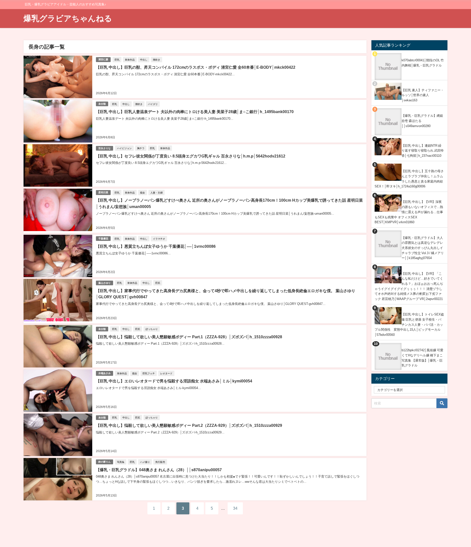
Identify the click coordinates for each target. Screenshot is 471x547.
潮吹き (156, 59)
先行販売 (160, 462)
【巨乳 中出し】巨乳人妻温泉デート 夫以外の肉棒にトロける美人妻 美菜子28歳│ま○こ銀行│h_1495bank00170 (195, 112)
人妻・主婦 (156, 192)
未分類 (102, 104)
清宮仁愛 (103, 59)
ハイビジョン (124, 148)
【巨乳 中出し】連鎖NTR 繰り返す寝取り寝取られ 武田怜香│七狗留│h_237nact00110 (423, 150)
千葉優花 (103, 238)
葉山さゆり (104, 283)
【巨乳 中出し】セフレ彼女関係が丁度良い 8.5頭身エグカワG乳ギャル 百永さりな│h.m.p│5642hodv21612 (190, 156)
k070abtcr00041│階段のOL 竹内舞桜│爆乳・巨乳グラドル (423, 63)
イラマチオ (159, 238)
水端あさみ (104, 373)
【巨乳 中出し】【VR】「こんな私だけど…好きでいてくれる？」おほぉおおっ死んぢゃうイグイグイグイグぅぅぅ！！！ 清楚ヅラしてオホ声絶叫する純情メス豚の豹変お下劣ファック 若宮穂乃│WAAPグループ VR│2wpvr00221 (409, 286)
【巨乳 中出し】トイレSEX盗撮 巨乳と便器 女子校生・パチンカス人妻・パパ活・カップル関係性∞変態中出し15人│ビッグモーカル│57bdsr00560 (409, 324)
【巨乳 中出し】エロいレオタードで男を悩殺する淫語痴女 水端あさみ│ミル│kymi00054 (174, 381)
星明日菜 (103, 192)
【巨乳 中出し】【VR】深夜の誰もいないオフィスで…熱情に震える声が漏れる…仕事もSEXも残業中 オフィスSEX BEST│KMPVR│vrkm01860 (409, 212)
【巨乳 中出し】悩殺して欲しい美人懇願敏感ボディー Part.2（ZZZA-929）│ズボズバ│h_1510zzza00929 (189, 425)
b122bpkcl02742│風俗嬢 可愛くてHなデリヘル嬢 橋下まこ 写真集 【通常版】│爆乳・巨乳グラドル (422, 358)
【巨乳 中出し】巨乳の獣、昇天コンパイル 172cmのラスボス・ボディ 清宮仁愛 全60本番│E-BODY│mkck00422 (195, 67)
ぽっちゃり (151, 329)
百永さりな (104, 148)
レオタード (166, 373)
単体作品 (130, 59)
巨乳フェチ (149, 373)
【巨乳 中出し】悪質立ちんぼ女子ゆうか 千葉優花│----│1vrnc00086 (156, 246)
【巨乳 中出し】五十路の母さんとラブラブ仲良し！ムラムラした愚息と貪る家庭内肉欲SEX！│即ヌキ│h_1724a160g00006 (409, 178)
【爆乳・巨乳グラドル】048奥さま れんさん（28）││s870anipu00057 (159, 470)
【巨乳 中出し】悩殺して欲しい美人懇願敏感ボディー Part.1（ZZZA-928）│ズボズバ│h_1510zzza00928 (189, 337)
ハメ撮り (145, 462)
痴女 (142, 192)
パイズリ (153, 104)
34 (235, 508)
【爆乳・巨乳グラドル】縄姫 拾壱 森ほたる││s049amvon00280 (422, 120)
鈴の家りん (104, 462)
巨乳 (117, 59)
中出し (143, 59)
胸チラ (140, 148)
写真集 (120, 462)
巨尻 (157, 283)
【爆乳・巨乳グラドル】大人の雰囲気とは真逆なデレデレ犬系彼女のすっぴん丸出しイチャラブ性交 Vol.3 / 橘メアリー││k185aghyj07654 (423, 248)
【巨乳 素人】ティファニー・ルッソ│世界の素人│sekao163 (423, 95)
